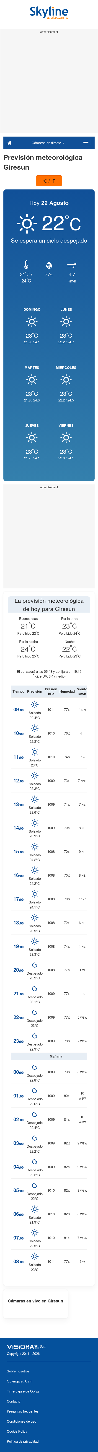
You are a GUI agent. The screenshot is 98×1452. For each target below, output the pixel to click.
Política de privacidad (23, 1441)
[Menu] (86, 142)
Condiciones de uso (21, 1421)
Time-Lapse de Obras (23, 1391)
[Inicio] (9, 142)
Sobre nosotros (18, 1371)
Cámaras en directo (47, 142)
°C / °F (48, 181)
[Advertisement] (49, 84)
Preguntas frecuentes (23, 1411)
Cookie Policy (17, 1431)
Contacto (13, 1401)
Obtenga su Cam (19, 1381)
